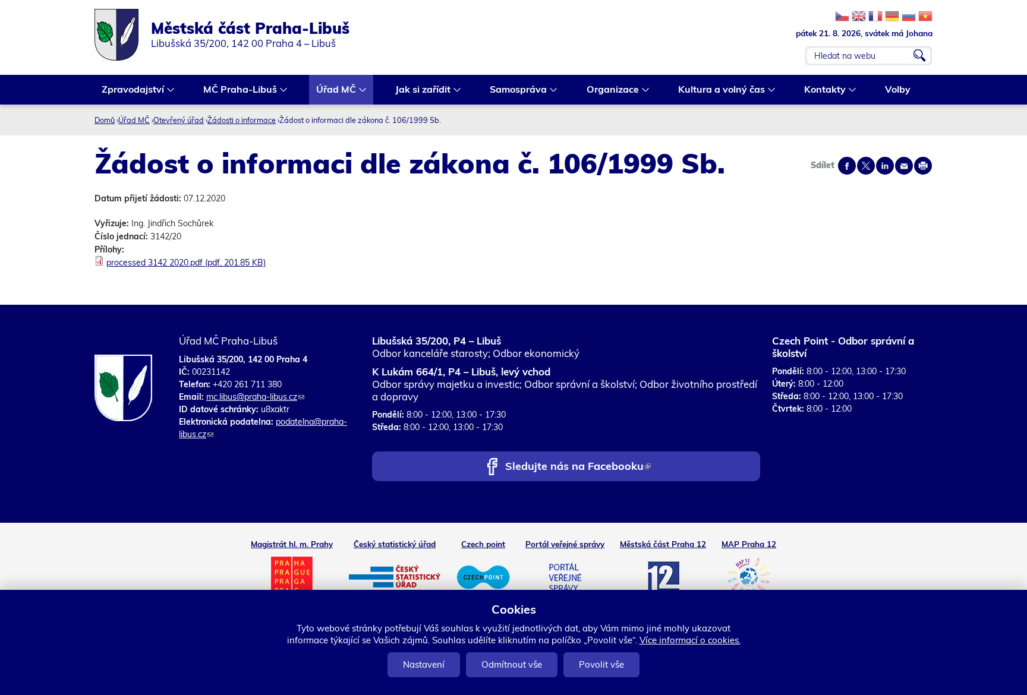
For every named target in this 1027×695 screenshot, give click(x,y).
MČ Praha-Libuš (236, 90)
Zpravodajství (129, 90)
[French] (875, 16)
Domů (104, 120)
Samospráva (515, 90)
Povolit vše (601, 664)
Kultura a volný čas (718, 90)
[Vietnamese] (925, 16)
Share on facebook (847, 166)
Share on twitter (866, 166)
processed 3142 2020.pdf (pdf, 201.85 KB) (186, 262)
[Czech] (842, 16)
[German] (892, 16)
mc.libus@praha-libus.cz (255, 396)
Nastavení (424, 664)
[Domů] (122, 35)
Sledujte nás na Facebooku (577, 467)
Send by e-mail (904, 166)
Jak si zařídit (419, 90)
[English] (859, 16)
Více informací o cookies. (690, 640)
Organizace (609, 90)
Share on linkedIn (885, 166)
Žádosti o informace (241, 120)
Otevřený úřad (178, 120)
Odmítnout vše (511, 664)
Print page (923, 166)
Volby (898, 89)
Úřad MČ (332, 90)
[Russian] (909, 16)
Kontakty (821, 90)
